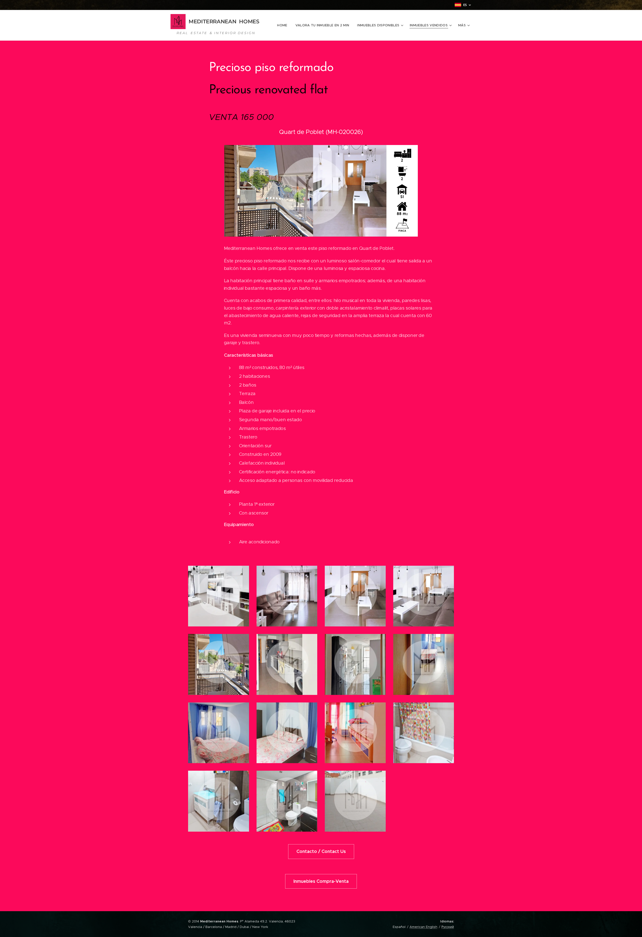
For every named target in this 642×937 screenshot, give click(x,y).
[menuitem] (283, 25)
